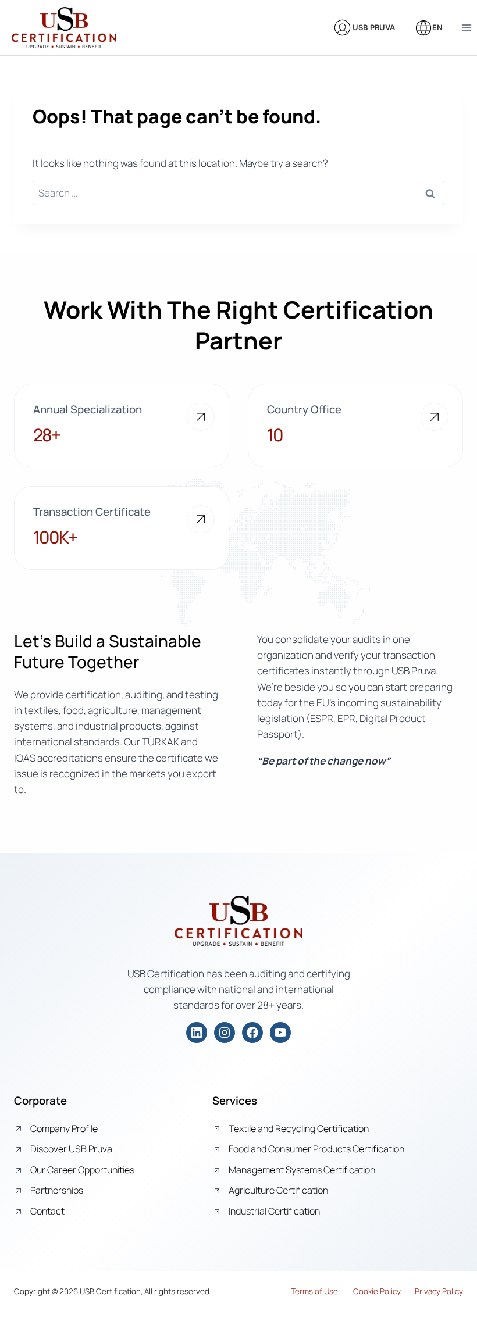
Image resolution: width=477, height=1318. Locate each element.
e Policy (387, 1291)
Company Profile (64, 1128)
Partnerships (56, 1190)
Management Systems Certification (302, 1169)
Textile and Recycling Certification (299, 1128)
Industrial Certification (274, 1211)
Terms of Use (314, 1291)
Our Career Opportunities (82, 1169)
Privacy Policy (439, 1291)
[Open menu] (466, 28)
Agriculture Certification (278, 1190)
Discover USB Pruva (71, 1148)
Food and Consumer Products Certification (316, 1148)
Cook (362, 1291)
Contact (47, 1211)
